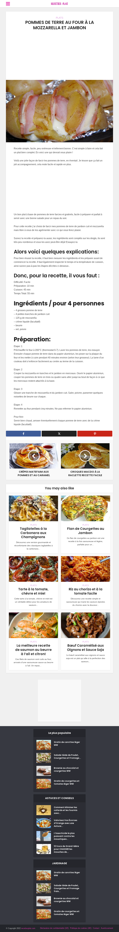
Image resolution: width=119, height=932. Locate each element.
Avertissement (107, 928)
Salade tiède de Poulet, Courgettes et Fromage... (67, 756)
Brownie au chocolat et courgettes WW (66, 769)
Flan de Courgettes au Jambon (85, 530)
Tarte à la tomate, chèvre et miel (33, 591)
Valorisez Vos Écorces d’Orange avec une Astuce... (65, 823)
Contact (96, 928)
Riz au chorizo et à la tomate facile (85, 591)
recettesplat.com (28, 928)
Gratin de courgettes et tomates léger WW (66, 782)
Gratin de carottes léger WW (67, 743)
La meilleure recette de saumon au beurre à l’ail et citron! (33, 649)
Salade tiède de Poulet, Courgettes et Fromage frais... (66, 888)
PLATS (59, 18)
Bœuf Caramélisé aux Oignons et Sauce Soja (85, 647)
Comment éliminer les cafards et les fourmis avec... (65, 810)
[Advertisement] (59, 55)
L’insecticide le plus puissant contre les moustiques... (64, 836)
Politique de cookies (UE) (80, 928)
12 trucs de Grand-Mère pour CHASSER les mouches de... (66, 849)
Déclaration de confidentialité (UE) (54, 928)
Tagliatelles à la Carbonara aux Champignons (33, 532)
